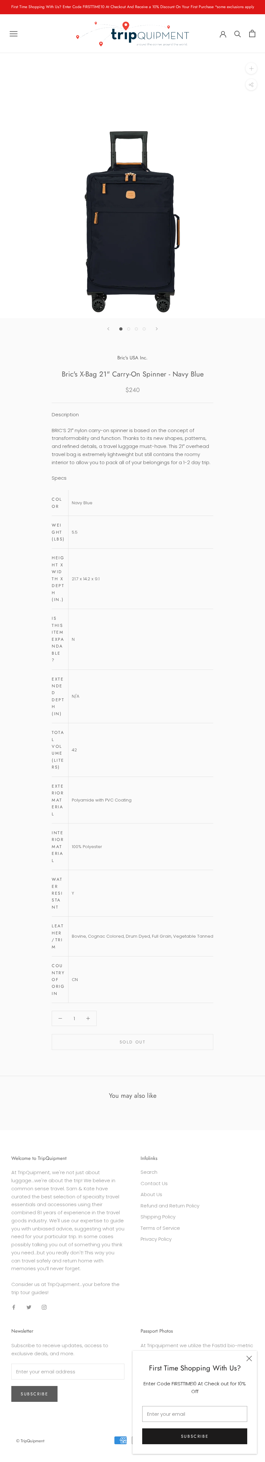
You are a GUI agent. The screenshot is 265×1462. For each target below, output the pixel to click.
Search (149, 1172)
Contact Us (154, 1183)
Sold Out (133, 1042)
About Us (151, 1194)
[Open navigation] (13, 33)
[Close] (249, 1358)
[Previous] (108, 328)
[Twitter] (28, 1307)
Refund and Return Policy (170, 1205)
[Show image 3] (136, 329)
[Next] (157, 328)
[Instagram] (44, 1307)
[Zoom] (251, 68)
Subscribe (194, 1436)
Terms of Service (160, 1228)
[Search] (237, 33)
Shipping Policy (158, 1216)
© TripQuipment (30, 1441)
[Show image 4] (144, 329)
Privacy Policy (156, 1239)
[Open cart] (252, 33)
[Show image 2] (128, 329)
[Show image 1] (120, 329)
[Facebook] (13, 1307)
